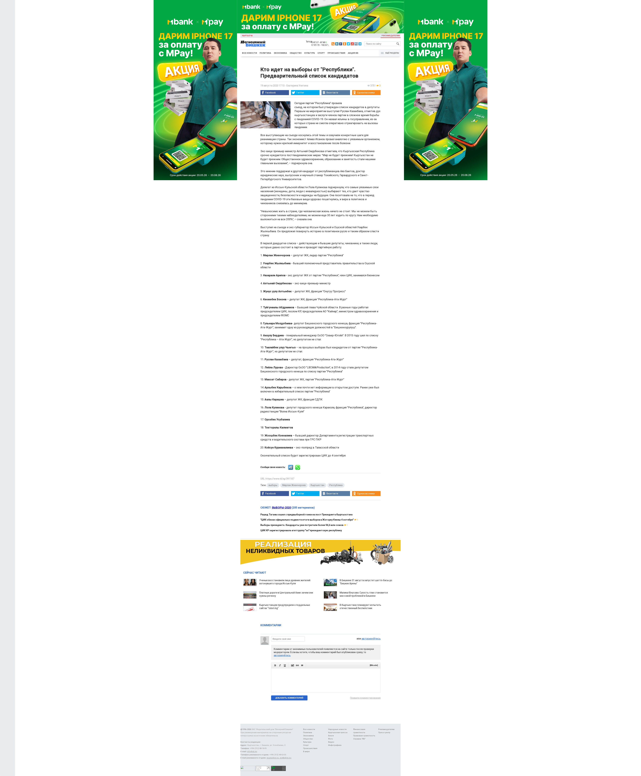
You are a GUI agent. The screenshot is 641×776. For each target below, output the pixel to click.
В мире (306, 751)
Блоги (331, 736)
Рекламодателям (391, 36)
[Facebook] (340, 43)
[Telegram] (359, 43)
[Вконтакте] (336, 43)
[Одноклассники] (344, 43)
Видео (331, 742)
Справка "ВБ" (359, 739)
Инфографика (334, 745)
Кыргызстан (317, 485)
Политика (265, 53)
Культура (309, 53)
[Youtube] (352, 43)
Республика (336, 485)
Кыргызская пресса (337, 732)
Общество (296, 53)
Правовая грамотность (364, 736)
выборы (273, 485)
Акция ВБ (353, 53)
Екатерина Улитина (297, 85)
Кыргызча (247, 36)
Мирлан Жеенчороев (294, 485)
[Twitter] (348, 43)
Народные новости (337, 729)
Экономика (280, 53)
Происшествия (336, 53)
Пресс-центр (384, 732)
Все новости (249, 53)
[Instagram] (356, 43)
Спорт (321, 53)
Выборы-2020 (281, 507)
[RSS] (333, 43)
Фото (330, 739)
